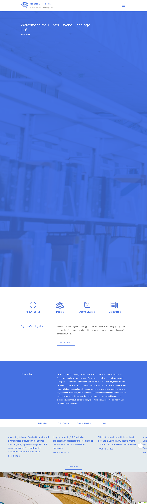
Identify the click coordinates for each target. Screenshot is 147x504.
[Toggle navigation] (123, 6)
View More (73, 467)
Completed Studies (84, 423)
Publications (42, 423)
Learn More (66, 343)
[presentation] (6, 445)
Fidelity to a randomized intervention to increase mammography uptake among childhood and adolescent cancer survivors (118, 441)
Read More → (27, 34)
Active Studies (63, 423)
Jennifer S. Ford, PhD (41, 5)
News (104, 423)
